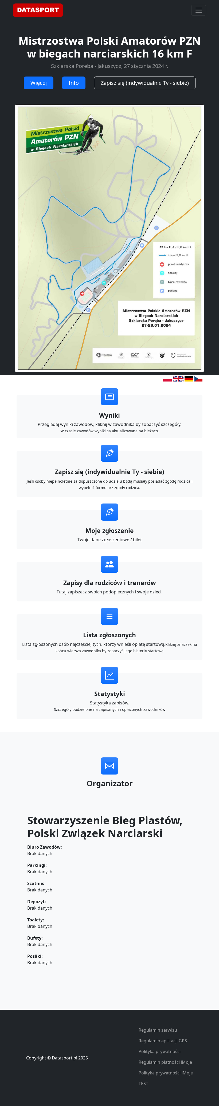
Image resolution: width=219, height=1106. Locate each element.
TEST (143, 1083)
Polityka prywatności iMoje (166, 1073)
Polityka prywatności (160, 1051)
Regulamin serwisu (158, 1030)
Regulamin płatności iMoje (165, 1062)
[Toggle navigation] (198, 10)
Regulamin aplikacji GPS (163, 1041)
